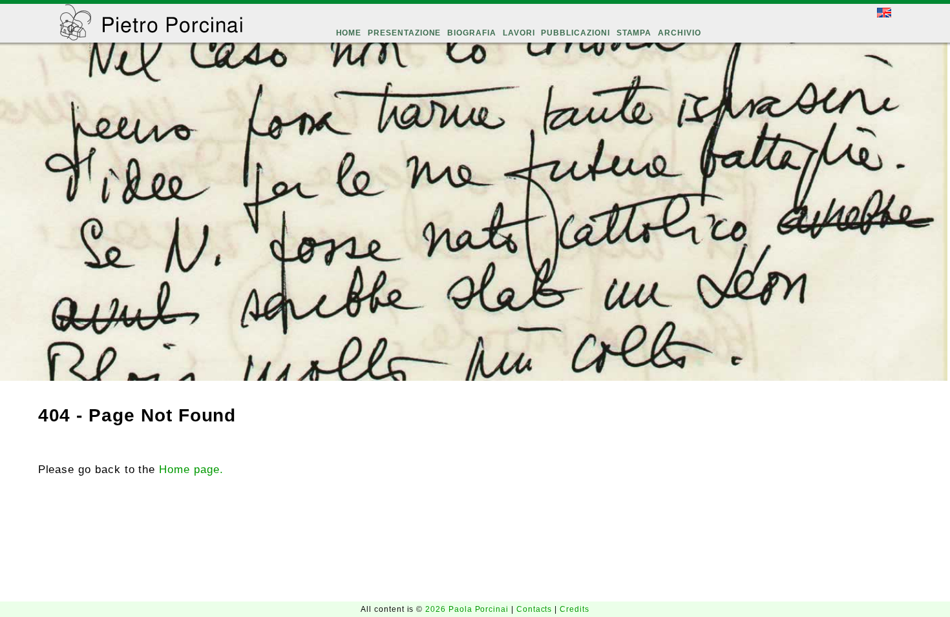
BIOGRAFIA (471, 32)
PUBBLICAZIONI (575, 32)
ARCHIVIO (679, 32)
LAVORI (519, 32)
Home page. (191, 469)
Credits (574, 609)
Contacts (535, 609)
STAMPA (634, 32)
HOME (349, 32)
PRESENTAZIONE (404, 32)
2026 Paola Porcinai (468, 609)
